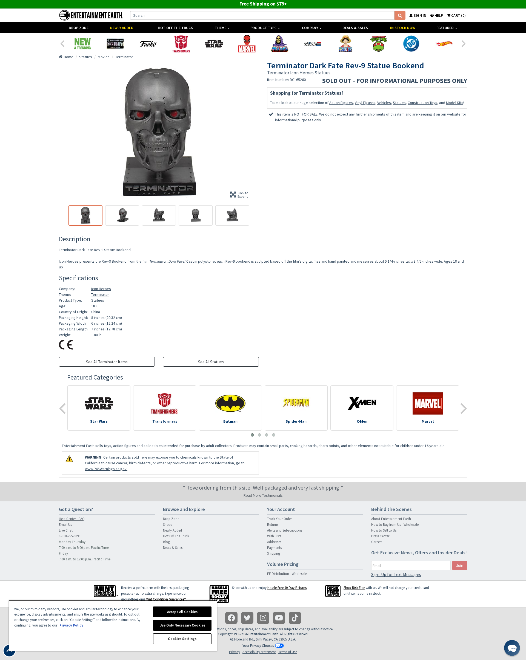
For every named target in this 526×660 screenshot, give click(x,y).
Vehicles (384, 102)
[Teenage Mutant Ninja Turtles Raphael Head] (378, 44)
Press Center (380, 536)
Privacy (234, 652)
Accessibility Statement (259, 652)
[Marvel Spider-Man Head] (247, 44)
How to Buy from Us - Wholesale (395, 524)
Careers (376, 542)
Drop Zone (171, 518)
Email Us (65, 524)
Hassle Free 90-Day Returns (287, 587)
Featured (445, 27)
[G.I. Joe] (313, 44)
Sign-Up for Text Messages (396, 574)
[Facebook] (231, 618)
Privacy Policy (71, 625)
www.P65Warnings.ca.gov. (106, 468)
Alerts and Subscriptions (284, 530)
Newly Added (121, 27)
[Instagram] (263, 618)
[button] (512, 648)
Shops (167, 524)
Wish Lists (274, 536)
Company (310, 27)
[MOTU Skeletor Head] (280, 44)
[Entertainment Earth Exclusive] (115, 44)
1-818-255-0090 (69, 536)
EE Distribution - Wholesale (287, 573)
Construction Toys (422, 102)
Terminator (100, 294)
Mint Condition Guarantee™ (166, 599)
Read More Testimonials (263, 495)
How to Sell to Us (383, 530)
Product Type (263, 27)
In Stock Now (402, 27)
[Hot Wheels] (444, 44)
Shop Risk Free (354, 587)
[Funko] (148, 44)
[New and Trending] (82, 44)
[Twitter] (247, 618)
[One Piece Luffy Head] (345, 44)
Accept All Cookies (182, 612)
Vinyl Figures (365, 102)
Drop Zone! (79, 27)
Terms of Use (287, 652)
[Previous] (62, 43)
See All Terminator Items (107, 361)
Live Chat (66, 530)
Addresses (274, 542)
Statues (399, 102)
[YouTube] (279, 618)
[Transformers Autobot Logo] (181, 44)
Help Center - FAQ (72, 518)
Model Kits (454, 102)
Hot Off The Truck (175, 27)
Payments (274, 547)
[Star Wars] (214, 44)
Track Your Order (279, 518)
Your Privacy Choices (258, 645)
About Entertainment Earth (391, 518)
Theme (221, 27)
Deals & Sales (355, 27)
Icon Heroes (101, 288)
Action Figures (341, 102)
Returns (272, 524)
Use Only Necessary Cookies (182, 625)
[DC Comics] (411, 44)
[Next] (464, 43)
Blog (166, 542)
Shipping (273, 553)
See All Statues (211, 361)
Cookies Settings (182, 638)
